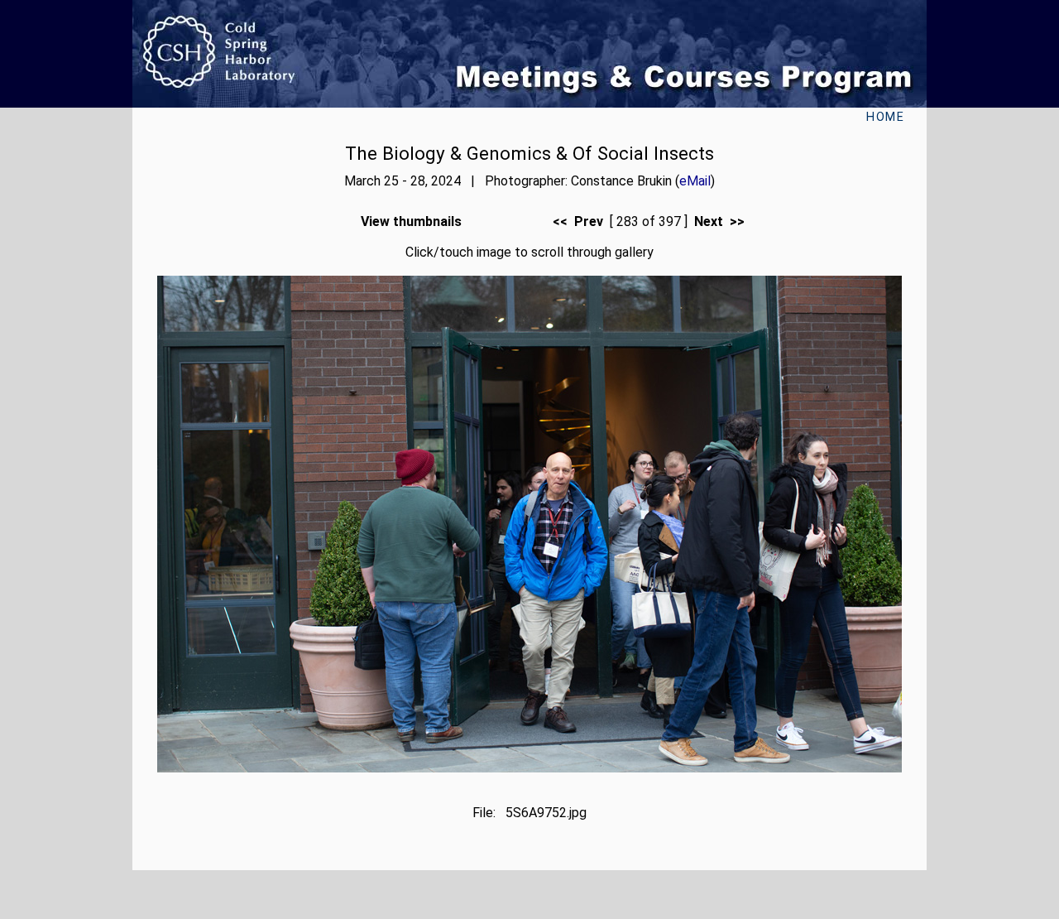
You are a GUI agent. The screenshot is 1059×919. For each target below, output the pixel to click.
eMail (695, 181)
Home (885, 117)
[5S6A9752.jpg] (529, 768)
